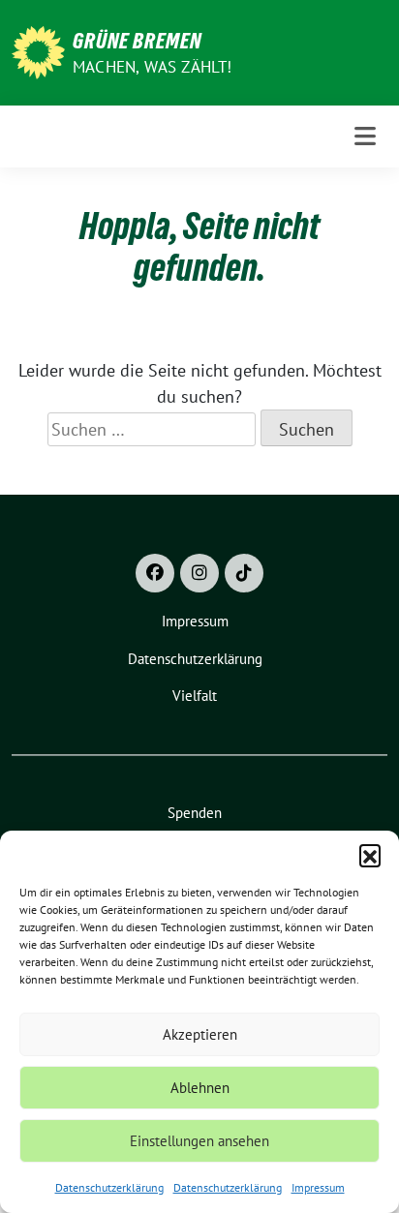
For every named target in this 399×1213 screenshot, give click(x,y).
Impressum (318, 1187)
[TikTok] (244, 573)
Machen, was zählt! (152, 66)
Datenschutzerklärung (109, 1187)
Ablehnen (200, 1087)
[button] (370, 854)
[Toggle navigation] (365, 136)
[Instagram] (199, 573)
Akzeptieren (200, 1034)
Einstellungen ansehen (199, 1141)
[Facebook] (155, 573)
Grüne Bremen (137, 40)
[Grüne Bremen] (38, 51)
